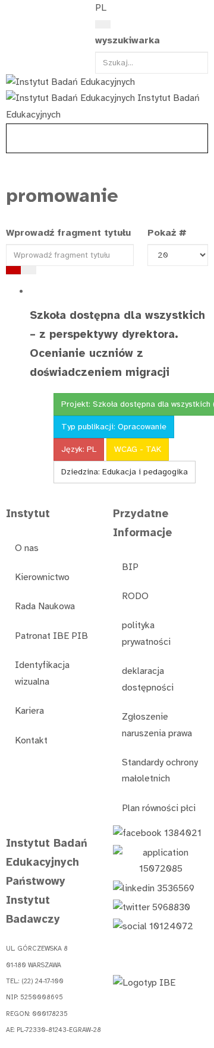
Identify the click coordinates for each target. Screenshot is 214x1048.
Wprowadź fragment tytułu (70, 233)
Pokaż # (167, 233)
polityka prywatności (146, 633)
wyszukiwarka (127, 40)
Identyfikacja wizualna (42, 673)
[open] (12, 11)
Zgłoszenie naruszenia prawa (157, 725)
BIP (130, 567)
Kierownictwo (42, 577)
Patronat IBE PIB (51, 636)
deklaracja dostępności (148, 679)
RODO (135, 596)
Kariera (29, 711)
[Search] (103, 24)
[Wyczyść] (28, 270)
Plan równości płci (159, 808)
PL (100, 8)
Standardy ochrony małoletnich (160, 770)
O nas (27, 548)
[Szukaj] (13, 270)
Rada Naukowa (45, 606)
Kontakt (31, 740)
